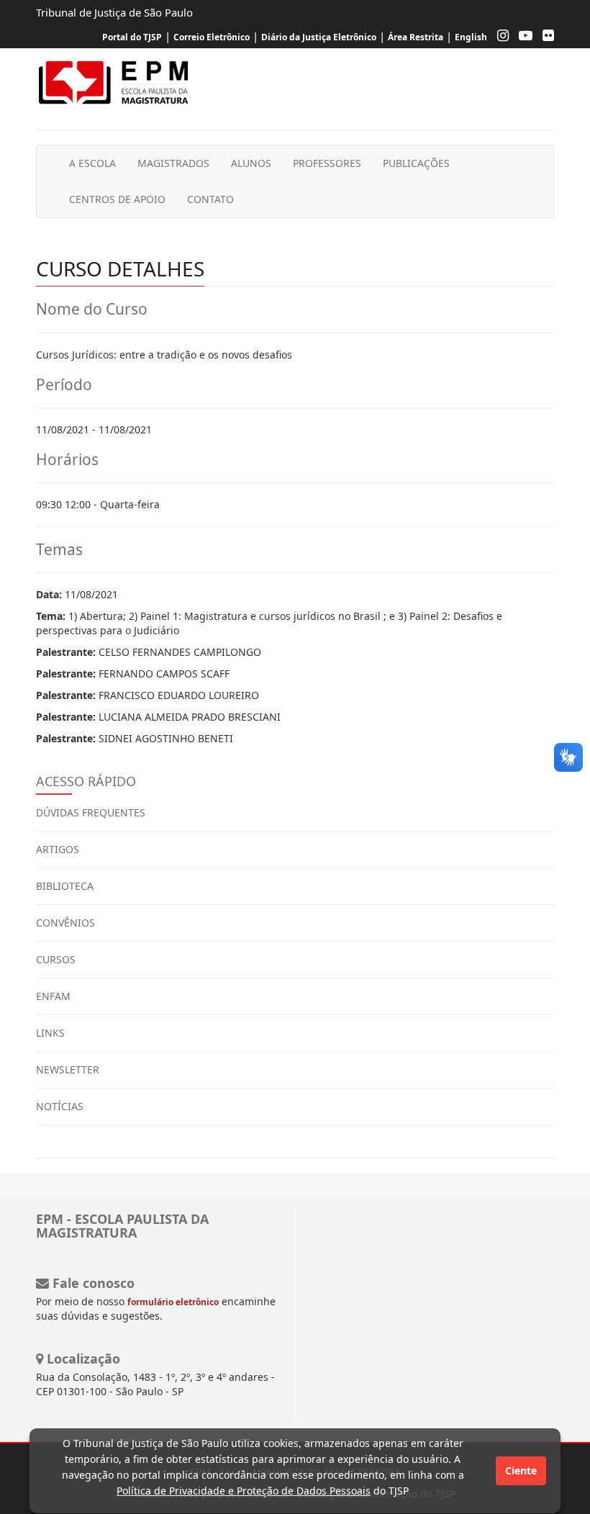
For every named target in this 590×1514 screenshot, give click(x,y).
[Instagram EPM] (499, 37)
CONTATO (210, 199)
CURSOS (56, 959)
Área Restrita (415, 37)
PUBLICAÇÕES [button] (416, 163)
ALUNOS (251, 163)
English (471, 37)
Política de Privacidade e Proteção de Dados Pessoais (244, 1490)
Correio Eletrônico (211, 37)
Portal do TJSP (132, 37)
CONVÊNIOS (65, 922)
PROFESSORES (327, 163)
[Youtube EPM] (522, 37)
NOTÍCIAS (59, 1106)
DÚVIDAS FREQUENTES (90, 812)
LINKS (50, 1033)
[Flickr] (544, 37)
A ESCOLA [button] (92, 163)
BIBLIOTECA (65, 886)
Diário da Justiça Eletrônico (318, 37)
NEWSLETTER (67, 1069)
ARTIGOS (57, 849)
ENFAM (53, 996)
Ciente (521, 1470)
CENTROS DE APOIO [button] (117, 199)
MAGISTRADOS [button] (173, 163)
